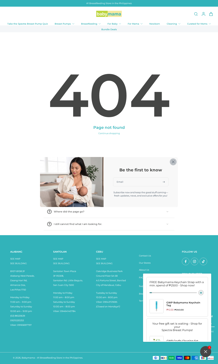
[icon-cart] (211, 13)
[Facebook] (185, 261)
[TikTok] (203, 261)
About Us (144, 270)
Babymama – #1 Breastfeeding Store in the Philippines (52, 357)
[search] (196, 13)
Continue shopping (109, 133)
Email (120, 182)
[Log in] (203, 13)
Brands (143, 293)
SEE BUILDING (18, 263)
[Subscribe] (164, 182)
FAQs (142, 277)
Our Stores (145, 263)
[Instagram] (194, 261)
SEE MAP (15, 259)
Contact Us (145, 255)
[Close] (173, 161)
